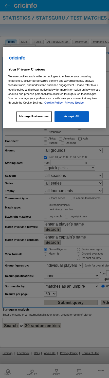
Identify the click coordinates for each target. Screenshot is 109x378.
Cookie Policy (53, 102)
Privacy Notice (74, 102)
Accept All (71, 116)
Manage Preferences (34, 116)
